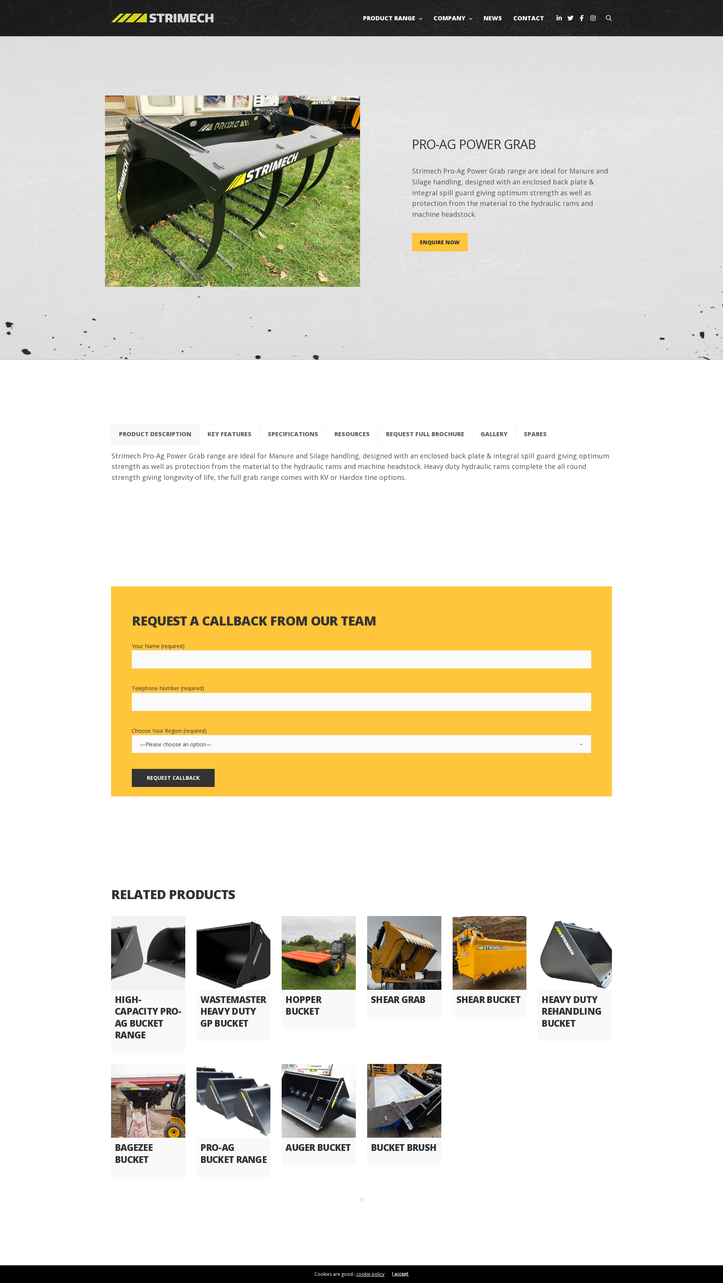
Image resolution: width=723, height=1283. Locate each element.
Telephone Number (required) (168, 688)
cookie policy (370, 1274)
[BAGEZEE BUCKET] (148, 1101)
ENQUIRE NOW (440, 242)
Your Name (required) (158, 646)
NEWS (493, 18)
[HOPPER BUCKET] (319, 953)
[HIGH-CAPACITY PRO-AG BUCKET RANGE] (148, 953)
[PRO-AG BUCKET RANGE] (234, 1101)
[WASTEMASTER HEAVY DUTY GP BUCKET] (234, 953)
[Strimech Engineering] (162, 18)
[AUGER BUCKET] (319, 1101)
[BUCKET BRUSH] (404, 1101)
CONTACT (528, 18)
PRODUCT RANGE (389, 18)
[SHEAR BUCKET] (490, 953)
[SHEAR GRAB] (404, 953)
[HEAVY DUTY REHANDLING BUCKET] (575, 953)
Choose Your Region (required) (169, 730)
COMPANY (449, 18)
